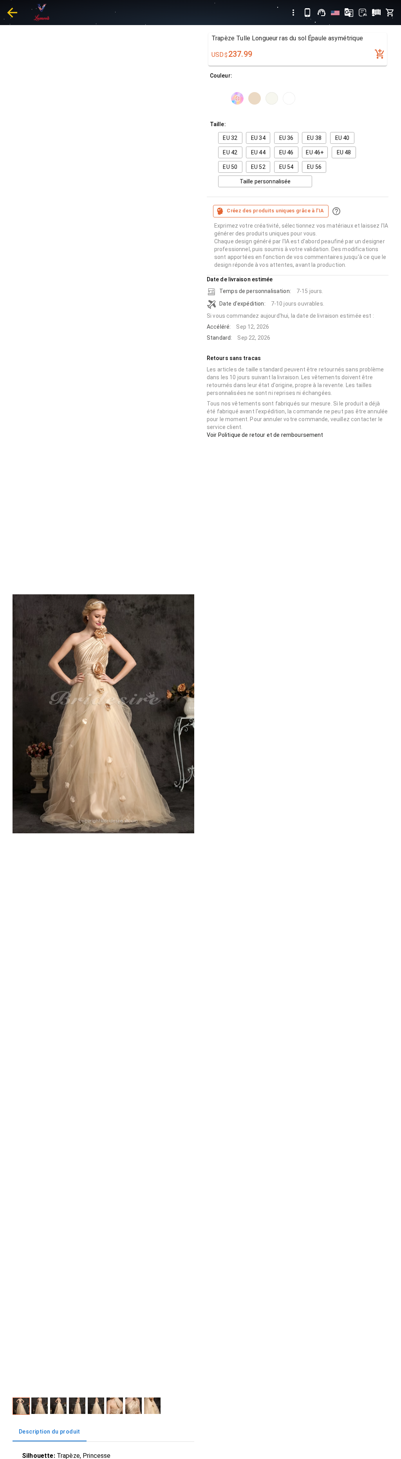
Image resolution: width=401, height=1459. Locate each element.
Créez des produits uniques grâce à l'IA (275, 211)
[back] (12, 12)
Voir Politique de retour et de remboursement (265, 435)
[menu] (293, 12)
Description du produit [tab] (49, 1431)
